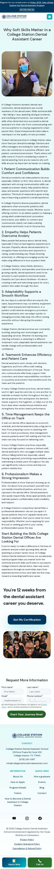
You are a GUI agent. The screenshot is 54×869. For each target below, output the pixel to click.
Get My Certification (27, 619)
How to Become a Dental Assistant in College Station (18, 802)
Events (42, 782)
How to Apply (18, 782)
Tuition (17, 793)
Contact (42, 793)
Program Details (17, 787)
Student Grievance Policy (27, 844)
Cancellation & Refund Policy (27, 848)
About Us (18, 776)
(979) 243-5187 (27, 759)
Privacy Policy (27, 839)
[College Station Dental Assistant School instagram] (27, 818)
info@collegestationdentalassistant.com (27, 763)
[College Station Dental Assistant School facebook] (40, 818)
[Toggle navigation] (49, 16)
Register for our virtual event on (27, 4)
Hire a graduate (42, 776)
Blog (42, 787)
